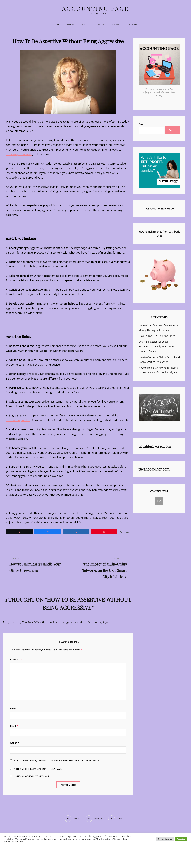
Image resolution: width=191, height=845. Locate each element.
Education (116, 24)
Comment (16, 659)
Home (57, 24)
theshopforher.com (154, 469)
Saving (85, 24)
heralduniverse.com (155, 446)
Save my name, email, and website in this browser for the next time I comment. (57, 760)
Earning (70, 24)
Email (14, 726)
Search (142, 124)
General (132, 24)
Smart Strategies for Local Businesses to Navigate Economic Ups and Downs (157, 346)
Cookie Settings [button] (165, 839)
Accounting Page (95, 8)
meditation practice (18, 420)
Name (14, 708)
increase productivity (19, 154)
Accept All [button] (181, 839)
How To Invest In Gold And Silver (157, 336)
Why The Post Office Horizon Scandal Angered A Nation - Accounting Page (62, 622)
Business (99, 24)
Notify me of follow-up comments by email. (38, 769)
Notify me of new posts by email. (32, 776)
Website (14, 743)
